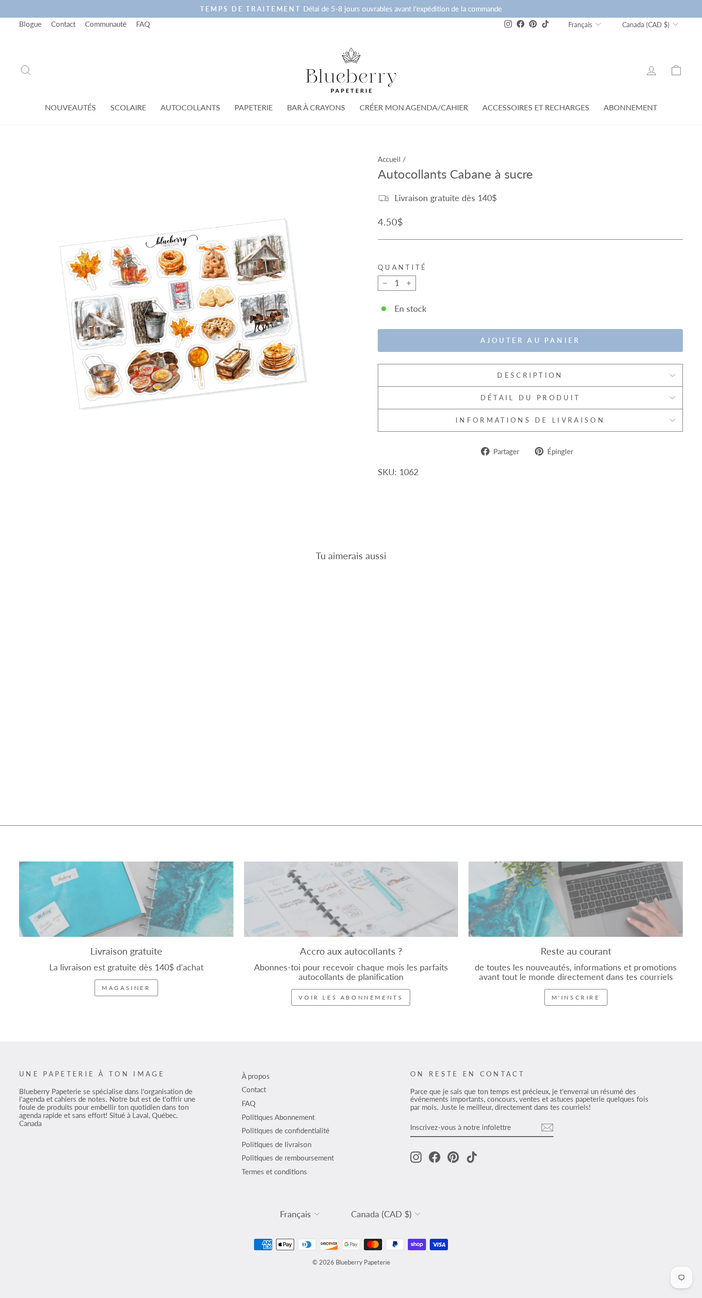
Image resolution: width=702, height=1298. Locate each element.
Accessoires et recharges (535, 107)
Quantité (402, 267)
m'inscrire (576, 997)
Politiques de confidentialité (286, 1130)
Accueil (389, 159)
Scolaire (128, 107)
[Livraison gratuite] (126, 899)
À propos (256, 1076)
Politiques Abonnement (278, 1117)
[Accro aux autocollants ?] (351, 899)
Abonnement (630, 107)
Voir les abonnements (350, 997)
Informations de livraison (530, 420)
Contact (63, 24)
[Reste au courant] (575, 899)
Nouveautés (70, 107)
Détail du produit (530, 398)
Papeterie (253, 107)
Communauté (106, 24)
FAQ (143, 24)
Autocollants (190, 107)
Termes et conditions (274, 1171)
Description (530, 375)
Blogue (30, 24)
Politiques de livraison (276, 1144)
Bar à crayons (316, 107)
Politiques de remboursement (288, 1157)
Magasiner (126, 987)
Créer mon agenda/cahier (414, 107)
